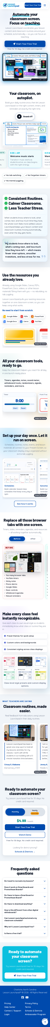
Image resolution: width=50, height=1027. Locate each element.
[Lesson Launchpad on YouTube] (27, 997)
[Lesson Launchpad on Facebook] (22, 997)
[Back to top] (45, 1022)
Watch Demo (25, 835)
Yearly (34, 811)
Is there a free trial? (13, 933)
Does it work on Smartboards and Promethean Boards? (18, 888)
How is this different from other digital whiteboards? (21, 911)
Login (6, 1014)
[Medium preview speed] (44, 79)
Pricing (7, 1003)
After (33, 539)
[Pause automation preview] (4, 80)
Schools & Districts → (25, 851)
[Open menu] (44, 5)
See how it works (25, 504)
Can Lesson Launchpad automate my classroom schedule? (20, 919)
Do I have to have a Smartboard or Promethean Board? (19, 896)
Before (17, 539)
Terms (28, 1007)
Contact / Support (12, 1010)
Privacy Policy (31, 1003)
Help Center (9, 1007)
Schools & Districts (33, 1010)
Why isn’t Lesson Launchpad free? (19, 926)
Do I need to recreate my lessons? (19, 881)
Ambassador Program (35, 1014)
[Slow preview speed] (42, 79)
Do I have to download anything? (18, 904)
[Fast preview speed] (45, 79)
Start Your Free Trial (33, 5)
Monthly (15, 812)
